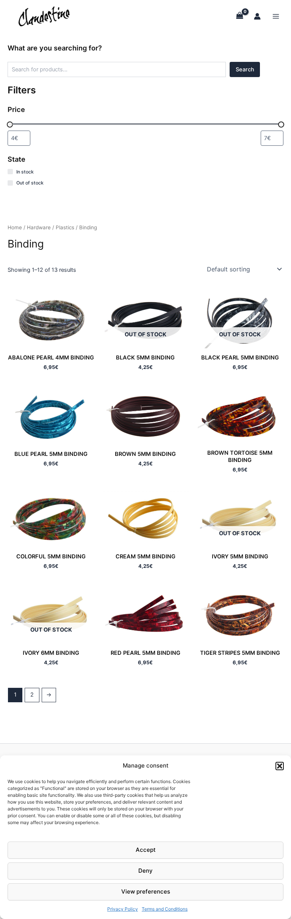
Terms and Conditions (165, 909)
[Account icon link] (257, 16)
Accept (146, 849)
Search (245, 69)
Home (15, 227)
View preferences (145, 891)
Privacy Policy (122, 909)
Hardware (39, 227)
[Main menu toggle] (275, 16)
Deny (145, 870)
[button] (279, 766)
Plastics (65, 227)
